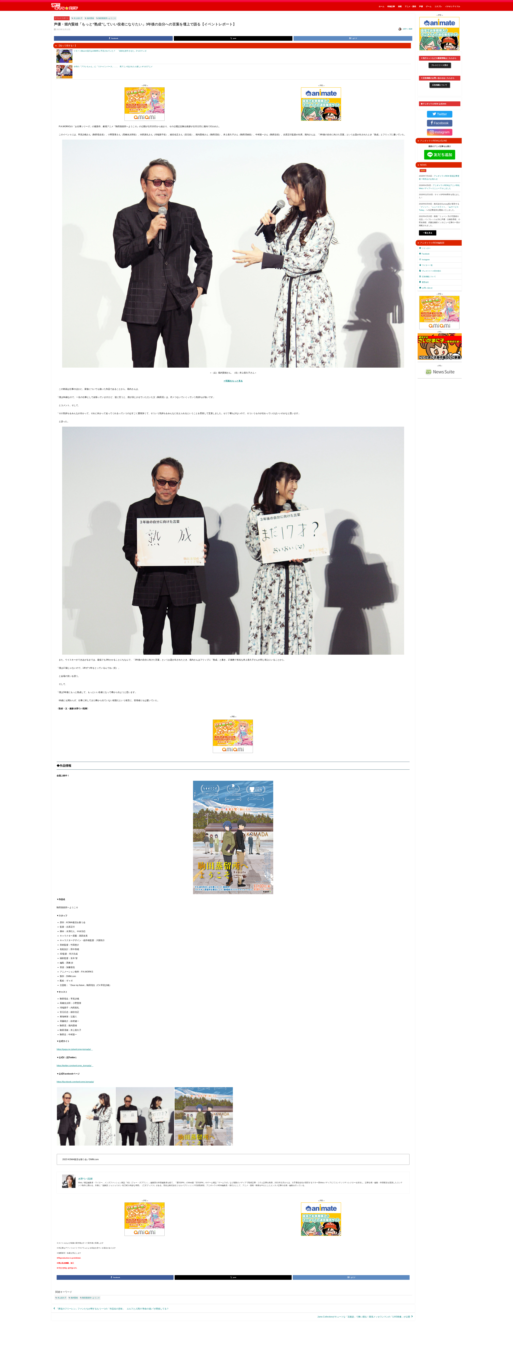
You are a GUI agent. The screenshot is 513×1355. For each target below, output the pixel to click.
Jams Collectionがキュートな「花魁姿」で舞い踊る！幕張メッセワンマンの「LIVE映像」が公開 (363, 1316)
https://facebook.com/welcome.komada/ (75, 1082)
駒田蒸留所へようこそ (107, 18)
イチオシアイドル (452, 6)
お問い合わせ (427, 288)
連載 (400, 6)
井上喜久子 (78, 18)
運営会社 (425, 282)
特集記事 (391, 6)
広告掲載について (439, 85)
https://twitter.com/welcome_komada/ (75, 1065)
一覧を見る (427, 233)
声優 (421, 6)
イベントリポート (62, 18)
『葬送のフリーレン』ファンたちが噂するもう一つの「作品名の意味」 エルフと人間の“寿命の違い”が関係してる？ (112, 1308)
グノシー (424, 207)
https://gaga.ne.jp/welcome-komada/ (75, 1049)
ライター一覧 (427, 265)
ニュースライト (438, 207)
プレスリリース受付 (439, 65)
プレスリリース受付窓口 (431, 271)
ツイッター (426, 248)
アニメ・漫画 (410, 6)
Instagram (426, 259)
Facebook (426, 254)
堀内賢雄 (90, 18)
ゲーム (429, 6)
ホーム (381, 6)
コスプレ (438, 6)
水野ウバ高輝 (407, 29)
